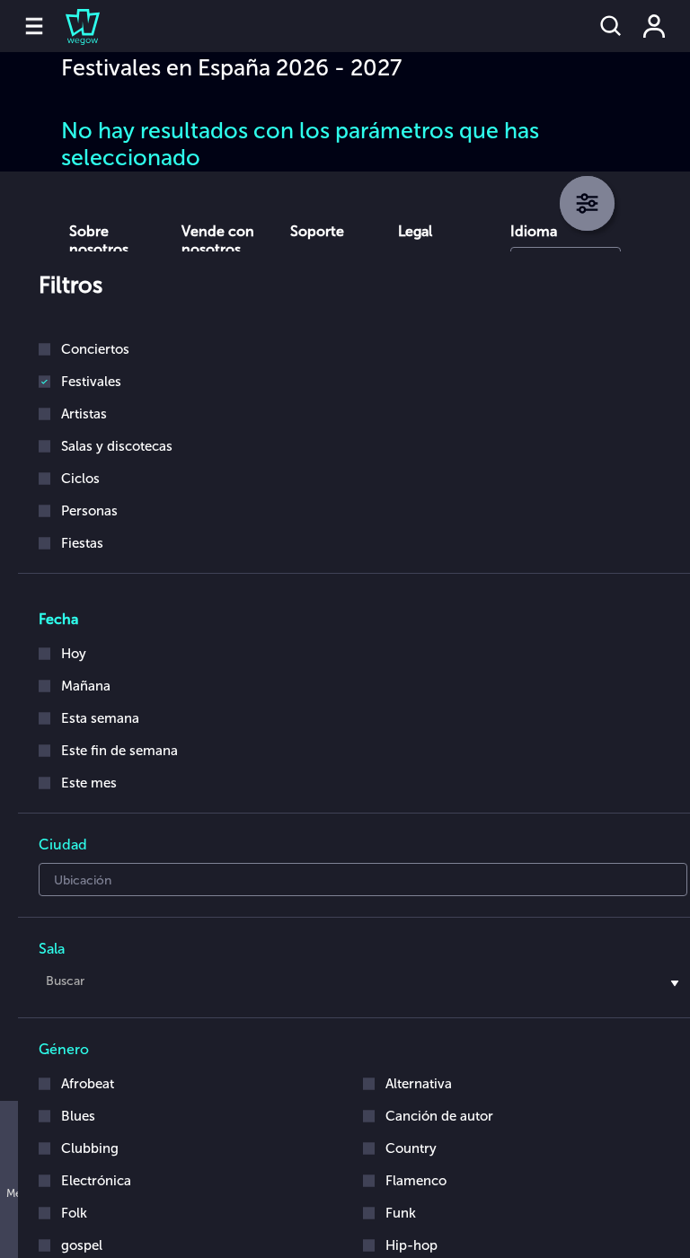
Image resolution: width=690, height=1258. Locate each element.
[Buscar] (611, 26)
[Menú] (34, 26)
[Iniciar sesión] (654, 26)
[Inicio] (72, 26)
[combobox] (363, 984)
